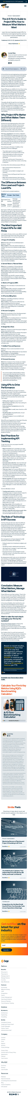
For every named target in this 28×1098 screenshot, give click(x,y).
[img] (21, 69)
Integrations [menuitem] (4, 993)
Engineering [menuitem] (4, 1015)
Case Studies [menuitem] (4, 1069)
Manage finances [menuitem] (5, 978)
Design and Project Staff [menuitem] (7, 1024)
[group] (14, 69)
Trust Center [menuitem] (4, 1058)
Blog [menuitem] (2, 1082)
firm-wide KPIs (7, 133)
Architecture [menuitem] (4, 1013)
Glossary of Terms (7, 459)
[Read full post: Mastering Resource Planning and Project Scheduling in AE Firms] (14, 827)
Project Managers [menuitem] (5, 1026)
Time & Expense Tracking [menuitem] (7, 1003)
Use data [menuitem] (3, 980)
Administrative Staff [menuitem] (6, 1030)
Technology (6, 901)
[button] (3, 68)
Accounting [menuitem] (4, 987)
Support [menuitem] (3, 1043)
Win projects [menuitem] (4, 972)
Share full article (13, 43)
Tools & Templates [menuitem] (5, 1084)
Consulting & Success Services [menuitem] (8, 1080)
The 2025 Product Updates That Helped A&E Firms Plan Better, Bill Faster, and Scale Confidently (13, 872)
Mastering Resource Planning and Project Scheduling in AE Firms (13, 842)
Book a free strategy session (8, 623)
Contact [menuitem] (3, 1037)
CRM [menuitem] (2, 991)
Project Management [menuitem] (6, 997)
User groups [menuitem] (4, 1086)
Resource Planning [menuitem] (5, 1001)
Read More (5, 846)
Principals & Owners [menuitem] (6, 1022)
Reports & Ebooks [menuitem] (5, 1078)
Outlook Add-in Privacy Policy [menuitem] (8, 1052)
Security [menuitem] (3, 1045)
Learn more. (20, 1)
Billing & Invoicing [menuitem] (5, 989)
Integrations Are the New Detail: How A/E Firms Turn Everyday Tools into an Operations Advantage (13, 906)
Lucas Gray (11, 53)
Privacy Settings (5, 1047)
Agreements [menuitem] (4, 1054)
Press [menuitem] (2, 1041)
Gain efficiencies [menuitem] (5, 982)
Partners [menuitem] (3, 1056)
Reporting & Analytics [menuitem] (6, 999)
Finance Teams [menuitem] (5, 1028)
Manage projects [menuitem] (5, 976)
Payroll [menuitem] (2, 995)
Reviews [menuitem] (3, 1067)
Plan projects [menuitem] (4, 974)
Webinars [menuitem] (3, 1076)
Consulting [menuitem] (4, 1017)
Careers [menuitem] (3, 1039)
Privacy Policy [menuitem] (4, 1050)
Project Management (14, 15)
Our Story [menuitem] (3, 1065)
